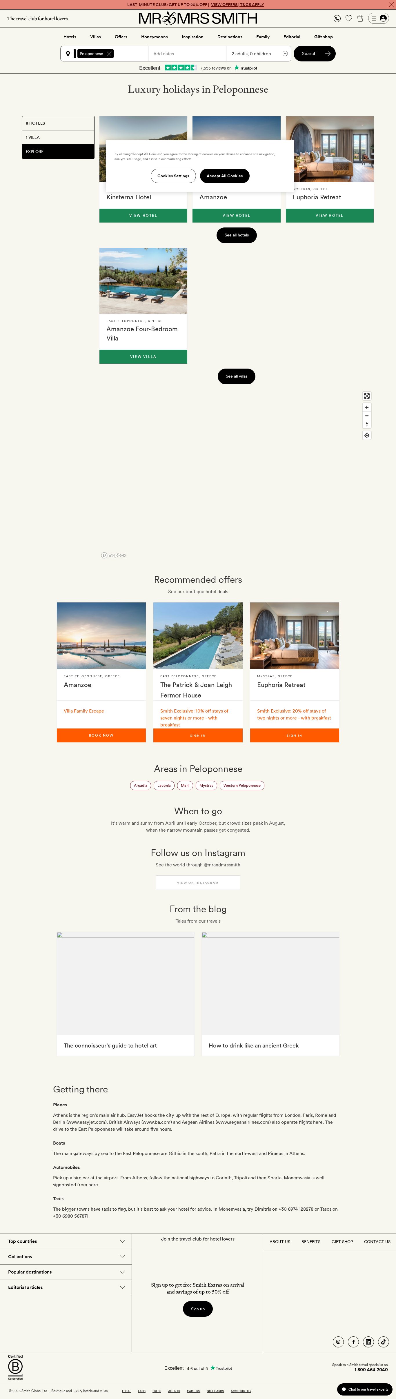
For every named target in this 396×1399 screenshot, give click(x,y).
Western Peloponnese (242, 785)
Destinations (229, 36)
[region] (236, 474)
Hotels (69, 36)
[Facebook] (353, 1341)
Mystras (206, 785)
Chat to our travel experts (368, 1389)
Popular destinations (30, 1272)
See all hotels (237, 235)
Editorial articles (25, 1287)
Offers (121, 36)
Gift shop (323, 36)
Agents (174, 1391)
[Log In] (378, 18)
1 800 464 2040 (371, 1369)
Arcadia (140, 785)
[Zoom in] (367, 407)
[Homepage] (198, 18)
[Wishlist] (348, 18)
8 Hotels (35, 123)
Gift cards (215, 1391)
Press (156, 1391)
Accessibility (241, 1391)
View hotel (143, 216)
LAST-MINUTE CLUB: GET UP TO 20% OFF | (195, 4)
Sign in (198, 735)
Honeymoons (154, 36)
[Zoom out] (367, 415)
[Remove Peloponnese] (109, 53)
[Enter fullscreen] (367, 396)
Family (263, 36)
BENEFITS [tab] (310, 1241)
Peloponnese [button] (91, 53)
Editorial (292, 36)
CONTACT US (377, 1241)
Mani (185, 785)
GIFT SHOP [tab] (342, 1241)
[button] (337, 18)
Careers (193, 1391)
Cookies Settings (173, 176)
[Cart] (360, 18)
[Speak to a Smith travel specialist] (337, 18)
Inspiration (193, 36)
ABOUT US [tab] (280, 1241)
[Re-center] (367, 435)
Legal (126, 1391)
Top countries (22, 1241)
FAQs (142, 1391)
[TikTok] (383, 1341)
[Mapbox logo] (113, 555)
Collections (20, 1256)
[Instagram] (338, 1341)
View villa (143, 357)
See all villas (236, 376)
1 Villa (33, 137)
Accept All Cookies (225, 176)
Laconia (164, 785)
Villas (95, 36)
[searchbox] (133, 53)
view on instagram (198, 882)
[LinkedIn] (368, 1341)
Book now (101, 735)
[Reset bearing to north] (367, 424)
